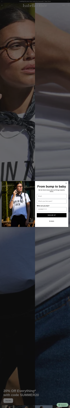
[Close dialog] (66, 183)
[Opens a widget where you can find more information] (62, 405)
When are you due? (43, 206)
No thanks (51, 221)
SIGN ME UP (52, 215)
